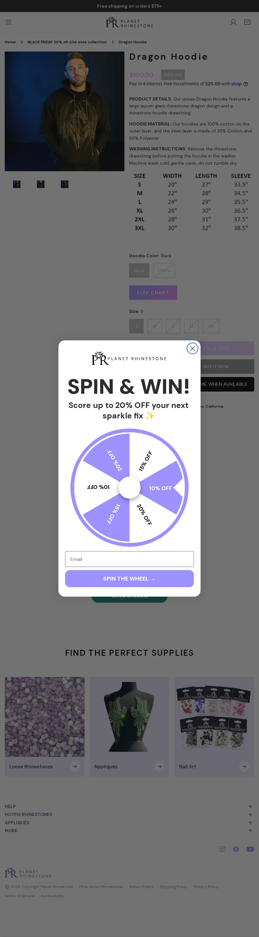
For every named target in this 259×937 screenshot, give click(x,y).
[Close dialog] (192, 348)
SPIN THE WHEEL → (129, 578)
